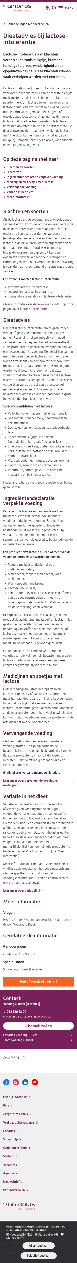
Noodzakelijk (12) (21, 1234)
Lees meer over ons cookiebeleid (30, 1230)
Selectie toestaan (38, 1256)
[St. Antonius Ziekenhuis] (17, 8)
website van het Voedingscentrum (45, 868)
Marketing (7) (15, 1237)
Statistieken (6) (48, 1234)
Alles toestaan (38, 1246)
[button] (38, 783)
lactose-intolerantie (34, 309)
